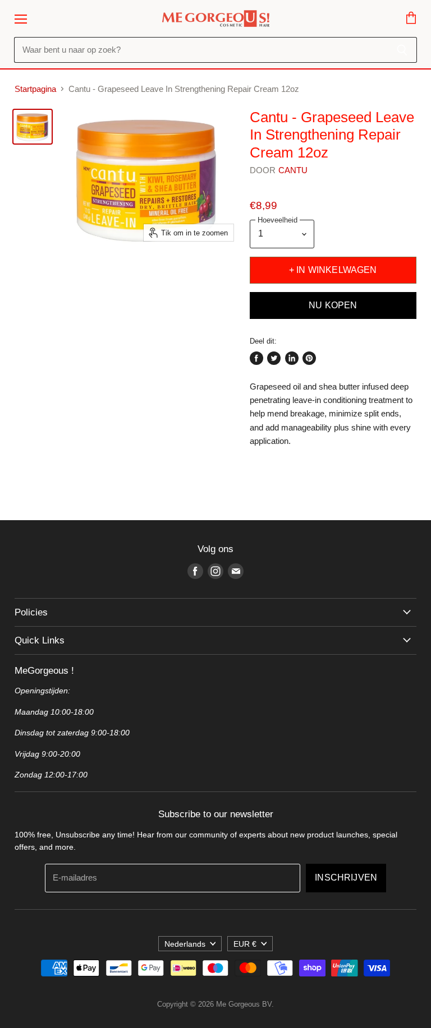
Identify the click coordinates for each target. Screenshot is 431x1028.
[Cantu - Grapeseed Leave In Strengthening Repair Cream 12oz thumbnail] (32, 126)
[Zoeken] (402, 50)
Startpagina (35, 89)
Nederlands (184, 943)
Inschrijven (346, 877)
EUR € (244, 943)
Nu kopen (333, 305)
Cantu (293, 170)
